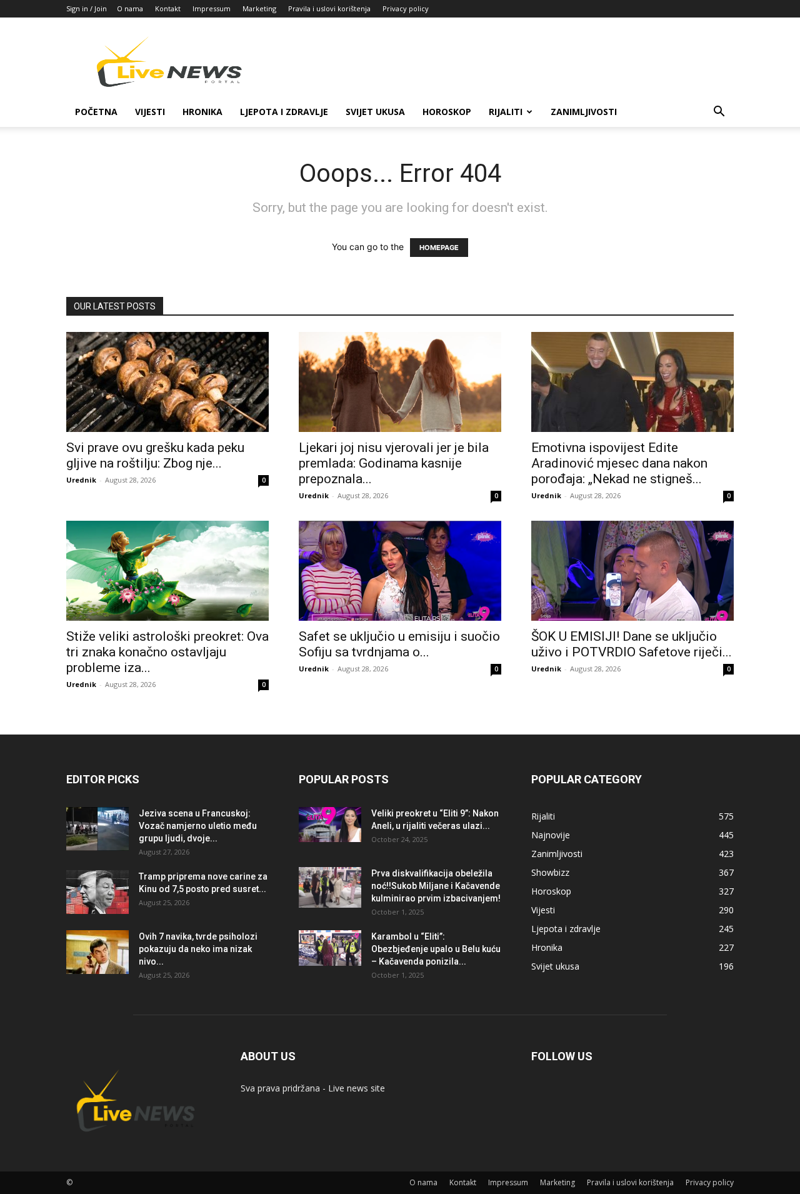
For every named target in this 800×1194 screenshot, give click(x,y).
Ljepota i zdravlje (284, 112)
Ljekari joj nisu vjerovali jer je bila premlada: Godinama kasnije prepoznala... (394, 463)
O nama (130, 8)
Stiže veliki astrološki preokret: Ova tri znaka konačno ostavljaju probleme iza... (167, 652)
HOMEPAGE (439, 247)
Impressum (211, 8)
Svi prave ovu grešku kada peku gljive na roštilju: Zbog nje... (155, 455)
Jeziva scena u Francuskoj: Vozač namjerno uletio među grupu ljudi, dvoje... (198, 825)
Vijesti (150, 112)
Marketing (259, 8)
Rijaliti (505, 112)
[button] (719, 113)
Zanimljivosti (584, 112)
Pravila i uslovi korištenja (329, 8)
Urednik (81, 479)
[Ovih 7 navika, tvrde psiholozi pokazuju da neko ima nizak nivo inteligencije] (97, 952)
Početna (96, 112)
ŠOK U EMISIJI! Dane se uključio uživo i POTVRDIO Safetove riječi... (631, 644)
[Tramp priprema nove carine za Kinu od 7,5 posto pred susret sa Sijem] (97, 892)
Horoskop (446, 112)
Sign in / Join (86, 8)
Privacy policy (405, 8)
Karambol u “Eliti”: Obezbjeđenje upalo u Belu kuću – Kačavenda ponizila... (436, 948)
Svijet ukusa (375, 112)
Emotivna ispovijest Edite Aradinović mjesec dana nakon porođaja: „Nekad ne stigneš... (619, 463)
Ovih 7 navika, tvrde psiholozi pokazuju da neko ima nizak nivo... (198, 948)
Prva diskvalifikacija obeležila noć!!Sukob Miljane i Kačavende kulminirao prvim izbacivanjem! (436, 885)
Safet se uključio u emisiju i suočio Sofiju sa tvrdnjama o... (399, 644)
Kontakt (168, 8)
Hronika (202, 112)
